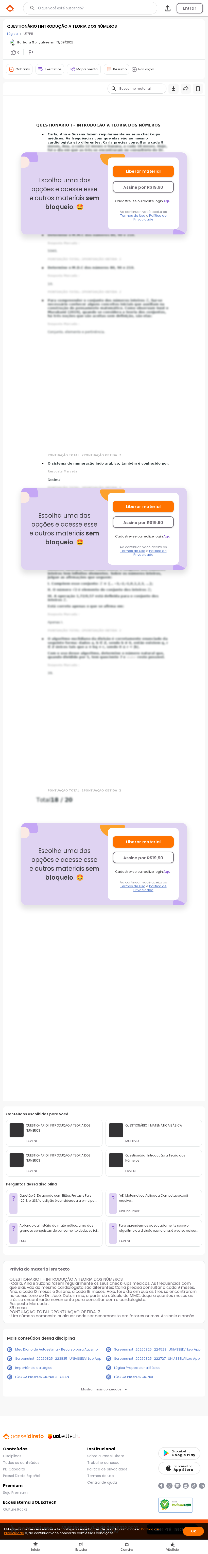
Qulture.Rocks (15, 1509)
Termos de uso (100, 1476)
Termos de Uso (132, 215)
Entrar (189, 8)
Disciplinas (12, 1456)
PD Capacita (14, 1469)
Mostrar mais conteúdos (101, 1389)
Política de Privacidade (150, 217)
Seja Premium (15, 1492)
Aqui (167, 201)
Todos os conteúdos (21, 1462)
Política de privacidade (107, 1469)
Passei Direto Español (21, 1476)
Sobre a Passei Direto (105, 1456)
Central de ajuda (102, 1482)
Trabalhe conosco (103, 1462)
